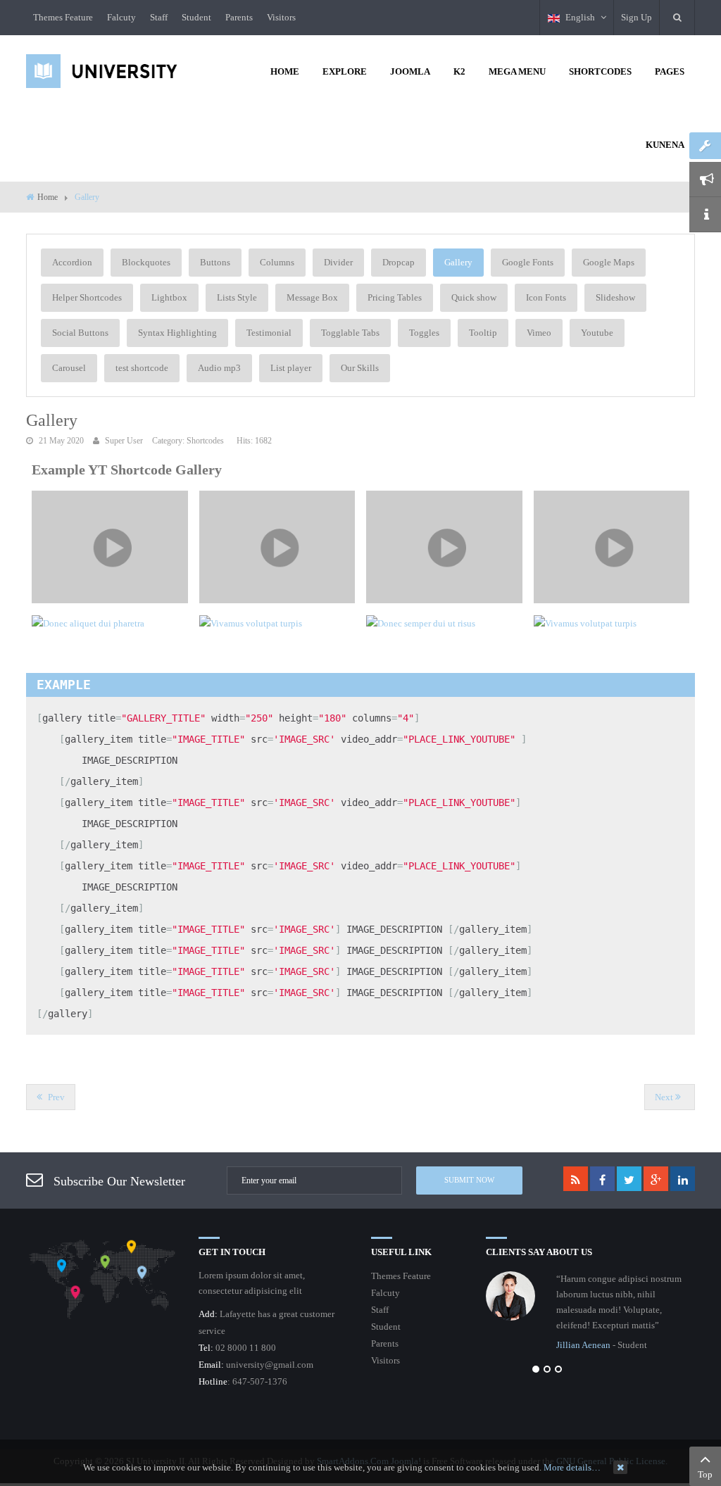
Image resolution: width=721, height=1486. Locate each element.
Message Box (312, 297)
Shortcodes (205, 441)
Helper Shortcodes (87, 297)
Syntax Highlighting (177, 332)
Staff (159, 17)
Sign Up (636, 17)
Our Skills (360, 368)
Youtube (597, 332)
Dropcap (398, 262)
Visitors (281, 17)
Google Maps (608, 262)
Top (705, 1474)
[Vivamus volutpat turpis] (110, 547)
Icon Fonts (546, 297)
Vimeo (539, 332)
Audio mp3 (219, 368)
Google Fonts (527, 262)
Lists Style (237, 297)
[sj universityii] (101, 70)
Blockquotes (146, 262)
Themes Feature (63, 17)
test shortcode (141, 368)
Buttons (215, 262)
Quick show (473, 297)
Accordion (72, 262)
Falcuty (121, 17)
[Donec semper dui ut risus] (444, 623)
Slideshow (615, 297)
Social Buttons (80, 332)
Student (196, 17)
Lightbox (169, 297)
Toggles (424, 332)
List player (290, 368)
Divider (338, 262)
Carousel (69, 368)
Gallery (458, 262)
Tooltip (483, 332)
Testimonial (268, 332)
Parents (239, 17)
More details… (572, 1467)
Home (47, 197)
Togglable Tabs (350, 332)
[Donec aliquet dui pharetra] (110, 623)
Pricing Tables (395, 297)
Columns (277, 262)
